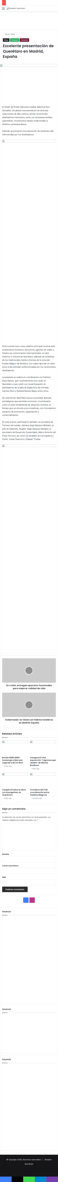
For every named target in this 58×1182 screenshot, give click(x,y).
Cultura (14, 40)
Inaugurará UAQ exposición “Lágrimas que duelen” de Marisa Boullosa (43, 761)
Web (4, 877)
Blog (13, 34)
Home (7, 34)
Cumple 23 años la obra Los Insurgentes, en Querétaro (14, 792)
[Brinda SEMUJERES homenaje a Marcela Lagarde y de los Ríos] (15, 747)
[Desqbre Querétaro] (16, 8)
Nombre (5, 854)
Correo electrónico (10, 866)
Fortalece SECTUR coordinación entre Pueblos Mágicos (39, 792)
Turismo (24, 40)
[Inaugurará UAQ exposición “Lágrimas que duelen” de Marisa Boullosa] (43, 747)
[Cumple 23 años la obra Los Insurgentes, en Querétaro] (15, 780)
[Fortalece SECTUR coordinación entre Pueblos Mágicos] (43, 780)
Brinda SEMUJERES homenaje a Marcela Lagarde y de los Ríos (12, 760)
